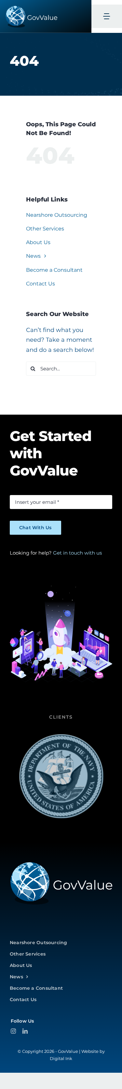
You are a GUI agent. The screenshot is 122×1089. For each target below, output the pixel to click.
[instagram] (13, 1031)
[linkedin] (25, 1031)
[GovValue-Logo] (61, 863)
